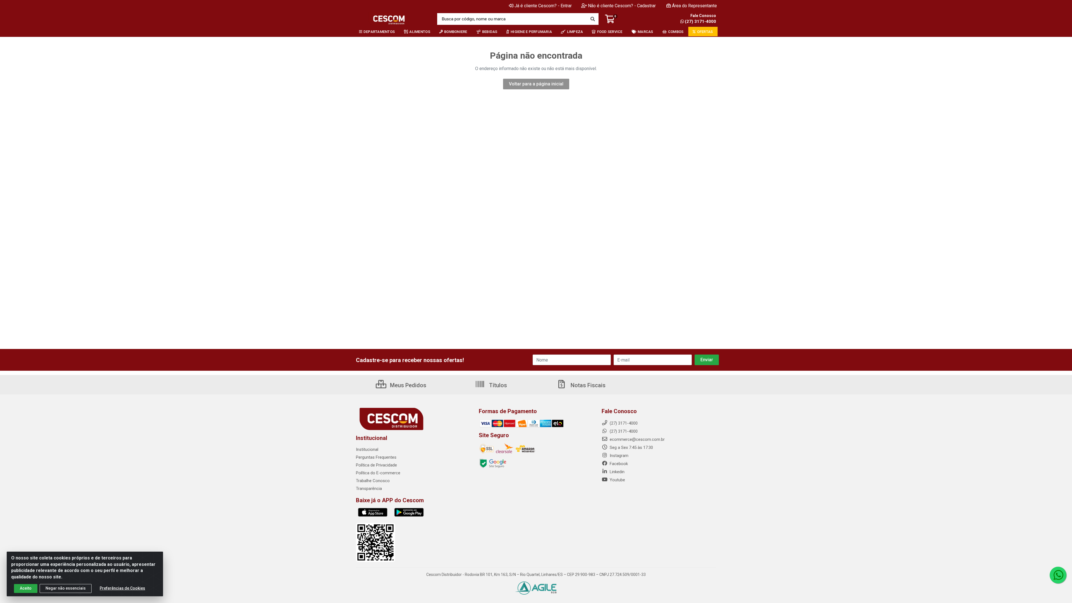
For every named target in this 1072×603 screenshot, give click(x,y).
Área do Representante (694, 5)
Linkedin (616, 471)
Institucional (367, 449)
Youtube (617, 479)
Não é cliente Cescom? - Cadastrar (622, 5)
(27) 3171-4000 (700, 21)
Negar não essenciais (66, 588)
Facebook (618, 463)
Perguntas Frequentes (376, 457)
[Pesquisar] (593, 19)
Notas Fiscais (587, 385)
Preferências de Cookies (122, 588)
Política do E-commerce (378, 472)
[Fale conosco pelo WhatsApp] (1058, 575)
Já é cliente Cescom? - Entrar (543, 5)
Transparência (369, 488)
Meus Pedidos (407, 385)
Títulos (497, 385)
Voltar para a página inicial (536, 84)
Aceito (26, 588)
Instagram (618, 455)
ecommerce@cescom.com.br (637, 439)
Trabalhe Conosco (373, 480)
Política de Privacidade (376, 465)
